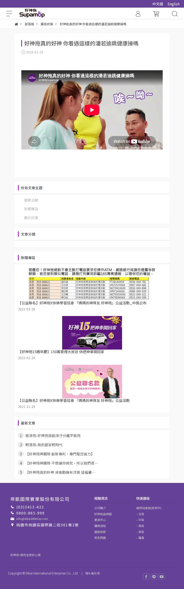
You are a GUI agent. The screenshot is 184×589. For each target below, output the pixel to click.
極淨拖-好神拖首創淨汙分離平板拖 (50, 435)
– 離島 (140, 538)
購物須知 (100, 526)
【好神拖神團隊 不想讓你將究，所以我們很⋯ (59, 463)
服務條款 (100, 532)
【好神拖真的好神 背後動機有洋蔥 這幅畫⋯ (58, 472)
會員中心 (100, 520)
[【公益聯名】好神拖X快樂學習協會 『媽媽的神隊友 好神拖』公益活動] (92, 381)
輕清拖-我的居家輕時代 (41, 444)
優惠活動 (31, 200)
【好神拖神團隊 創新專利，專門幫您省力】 (57, 454)
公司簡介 (100, 508)
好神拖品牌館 (103, 514)
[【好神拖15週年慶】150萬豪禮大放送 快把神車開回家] (92, 333)
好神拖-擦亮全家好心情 (25, 555)
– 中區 (140, 520)
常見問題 (100, 538)
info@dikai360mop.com (32, 518)
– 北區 (140, 514)
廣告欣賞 (31, 217)
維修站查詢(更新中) (148, 508)
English (174, 3)
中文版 (157, 3)
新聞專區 (31, 208)
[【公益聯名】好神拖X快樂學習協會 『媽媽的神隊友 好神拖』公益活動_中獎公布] (92, 284)
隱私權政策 (92, 573)
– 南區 (140, 526)
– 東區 (140, 532)
